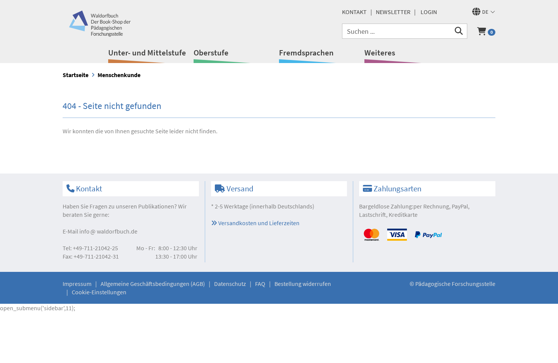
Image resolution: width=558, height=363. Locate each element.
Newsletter (393, 12)
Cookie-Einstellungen (99, 292)
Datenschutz (230, 283)
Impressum (77, 283)
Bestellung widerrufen (302, 283)
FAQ (260, 283)
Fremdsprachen (306, 52)
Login (429, 12)
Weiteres (379, 52)
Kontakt (354, 12)
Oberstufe (211, 52)
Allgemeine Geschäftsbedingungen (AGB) (153, 283)
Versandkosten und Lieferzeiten (258, 223)
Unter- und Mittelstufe (147, 52)
